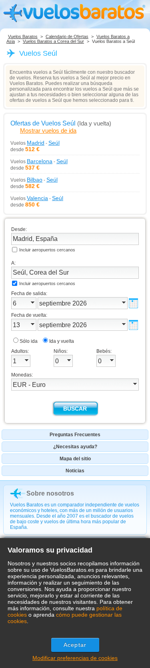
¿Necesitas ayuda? (75, 446)
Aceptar (75, 645)
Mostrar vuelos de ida (48, 130)
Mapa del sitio (75, 459)
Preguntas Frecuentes (75, 434)
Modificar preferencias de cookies (75, 658)
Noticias (75, 471)
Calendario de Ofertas (67, 36)
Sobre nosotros (50, 493)
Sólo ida (29, 341)
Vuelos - (35, 143)
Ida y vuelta (61, 341)
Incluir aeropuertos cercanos (47, 249)
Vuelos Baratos (23, 36)
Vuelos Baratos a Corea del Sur (53, 41)
